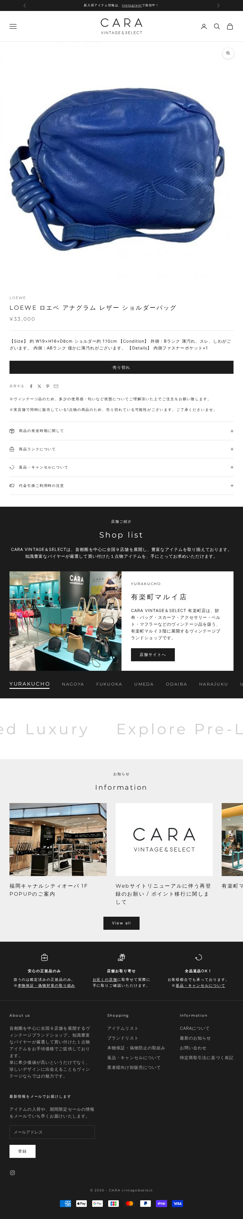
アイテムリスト (123, 1028)
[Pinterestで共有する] (47, 386)
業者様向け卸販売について (134, 1067)
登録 (22, 1151)
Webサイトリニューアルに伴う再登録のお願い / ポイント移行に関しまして (164, 894)
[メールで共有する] (56, 386)
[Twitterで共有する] (39, 386)
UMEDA (144, 683)
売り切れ (121, 367)
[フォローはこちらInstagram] (12, 1173)
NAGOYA (73, 683)
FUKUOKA (109, 683)
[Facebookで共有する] (31, 386)
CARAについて (195, 1028)
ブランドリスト (123, 1037)
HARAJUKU (213, 683)
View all (121, 923)
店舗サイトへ (153, 654)
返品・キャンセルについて (200, 985)
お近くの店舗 (123, 8)
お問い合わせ (193, 1047)
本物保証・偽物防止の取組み (136, 1047)
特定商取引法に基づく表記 (207, 1057)
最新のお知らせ (195, 1037)
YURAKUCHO (29, 683)
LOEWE (17, 297)
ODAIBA (176, 683)
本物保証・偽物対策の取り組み (47, 985)
